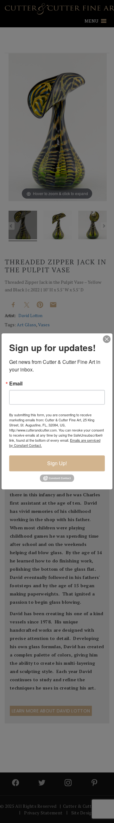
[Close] (107, 339)
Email (15, 383)
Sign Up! (57, 463)
